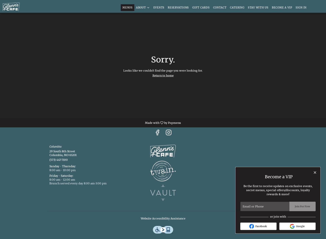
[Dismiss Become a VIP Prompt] (315, 172)
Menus (127, 7)
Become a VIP (282, 7)
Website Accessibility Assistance (163, 218)
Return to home (163, 75)
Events (159, 7)
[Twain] (163, 171)
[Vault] (163, 192)
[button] (143, 7)
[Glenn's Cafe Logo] (163, 150)
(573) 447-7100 (58, 159)
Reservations (178, 7)
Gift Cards (201, 7)
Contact (220, 7)
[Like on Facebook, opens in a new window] (157, 133)
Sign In (301, 7)
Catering (237, 7)
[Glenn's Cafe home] (18, 7)
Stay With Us (258, 7)
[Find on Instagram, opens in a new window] (169, 133)
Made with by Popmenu (92, 122)
